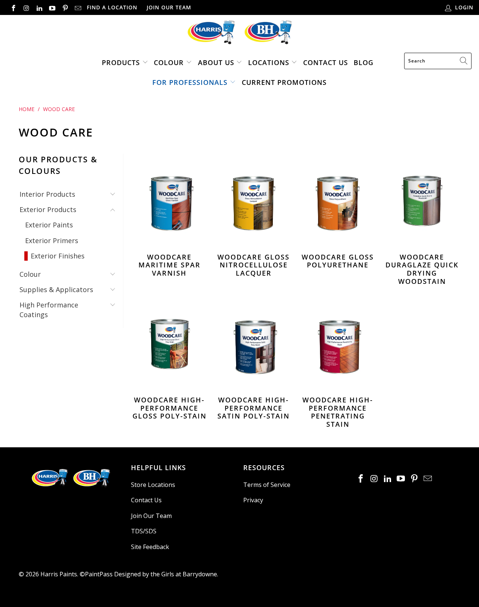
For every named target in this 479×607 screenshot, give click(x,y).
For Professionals (190, 82)
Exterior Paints (49, 224)
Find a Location (112, 7)
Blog (363, 62)
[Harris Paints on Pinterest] (64, 7)
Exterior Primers (51, 240)
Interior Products (47, 194)
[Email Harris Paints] (78, 7)
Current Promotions (284, 82)
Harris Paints (58, 574)
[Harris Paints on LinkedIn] (39, 7)
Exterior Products (47, 209)
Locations (270, 62)
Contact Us (325, 62)
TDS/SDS (143, 531)
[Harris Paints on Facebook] (13, 7)
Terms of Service (266, 485)
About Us (216, 62)
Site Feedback (150, 547)
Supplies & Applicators (56, 289)
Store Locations (153, 485)
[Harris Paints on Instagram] (26, 7)
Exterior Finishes (58, 255)
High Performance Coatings (48, 309)
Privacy (253, 500)
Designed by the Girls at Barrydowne (165, 574)
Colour (169, 62)
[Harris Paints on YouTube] (52, 7)
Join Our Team (169, 7)
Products (121, 62)
